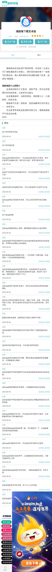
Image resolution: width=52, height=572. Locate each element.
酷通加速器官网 (9, 542)
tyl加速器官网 (8, 550)
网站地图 (6, 522)
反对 (46, 137)
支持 (40, 137)
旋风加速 (6, 526)
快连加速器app (9, 546)
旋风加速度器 (8, 538)
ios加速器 (7, 558)
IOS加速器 (7, 534)
